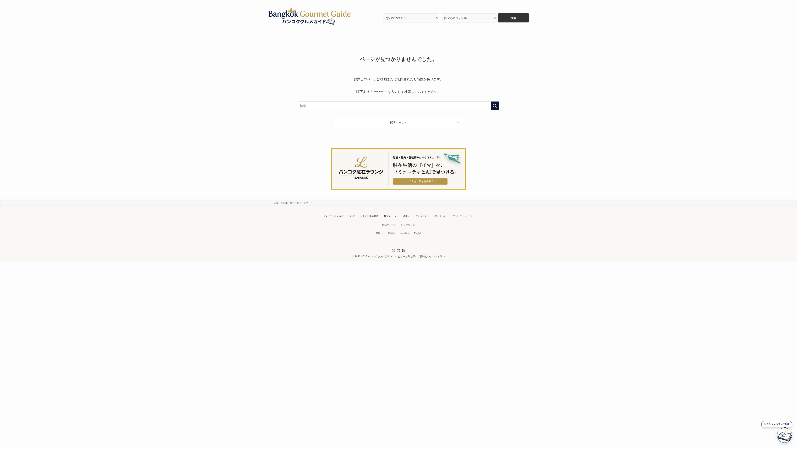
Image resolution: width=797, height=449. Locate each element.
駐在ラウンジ (408, 224)
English (417, 233)
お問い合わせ (439, 216)
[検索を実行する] (495, 105)
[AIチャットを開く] (784, 435)
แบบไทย (404, 233)
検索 (513, 18)
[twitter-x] (393, 251)
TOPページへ (398, 122)
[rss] (403, 251)
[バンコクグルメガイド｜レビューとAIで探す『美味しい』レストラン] (309, 15)
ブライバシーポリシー (462, 216)
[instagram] (398, 251)
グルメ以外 (421, 216)
